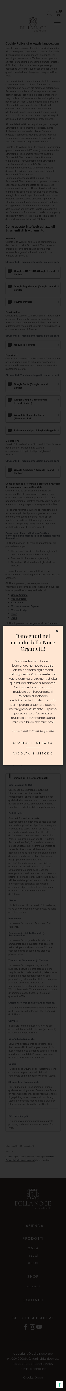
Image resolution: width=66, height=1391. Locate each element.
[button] (57, 631)
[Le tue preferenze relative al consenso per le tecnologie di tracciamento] (59, 1384)
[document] (33, 695)
